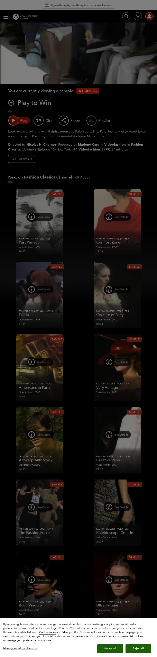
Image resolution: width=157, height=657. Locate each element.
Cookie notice (47, 632)
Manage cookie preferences (20, 648)
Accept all (110, 648)
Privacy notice (70, 632)
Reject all (138, 648)
